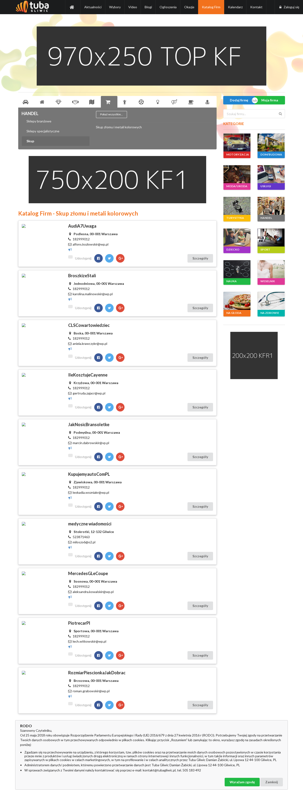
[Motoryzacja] (26, 102)
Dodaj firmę (239, 100)
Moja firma (269, 100)
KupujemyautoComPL (89, 474)
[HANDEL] (271, 206)
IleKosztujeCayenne (87, 374)
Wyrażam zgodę (242, 782)
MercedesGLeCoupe (88, 573)
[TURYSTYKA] (236, 206)
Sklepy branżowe (39, 121)
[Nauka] (158, 102)
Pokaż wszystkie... (111, 114)
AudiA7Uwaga (82, 226)
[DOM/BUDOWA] (271, 142)
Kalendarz (235, 7)
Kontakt (256, 7)
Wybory (115, 7)
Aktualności (93, 7)
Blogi (148, 7)
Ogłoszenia (168, 7)
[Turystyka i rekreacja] (92, 102)
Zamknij (271, 782)
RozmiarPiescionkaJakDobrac (96, 672)
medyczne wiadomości (89, 523)
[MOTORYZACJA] (236, 142)
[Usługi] (76, 102)
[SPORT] (271, 238)
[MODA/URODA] (236, 174)
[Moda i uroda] (59, 102)
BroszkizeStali (82, 275)
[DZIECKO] (236, 238)
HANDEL (30, 113)
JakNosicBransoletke (88, 424)
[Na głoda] (191, 102)
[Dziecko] (125, 102)
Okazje (189, 7)
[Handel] (109, 102)
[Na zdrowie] (208, 102)
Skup (30, 141)
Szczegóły (200, 258)
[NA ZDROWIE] (271, 301)
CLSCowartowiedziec (89, 325)
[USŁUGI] (271, 174)
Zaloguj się (291, 7)
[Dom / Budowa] (43, 102)
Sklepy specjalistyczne (43, 131)
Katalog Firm (211, 7)
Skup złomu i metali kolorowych (119, 127)
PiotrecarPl (79, 623)
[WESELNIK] (271, 269)
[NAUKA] (236, 269)
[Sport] (142, 102)
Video (132, 7)
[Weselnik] (175, 102)
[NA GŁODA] (236, 301)
